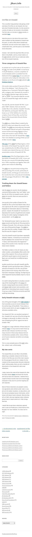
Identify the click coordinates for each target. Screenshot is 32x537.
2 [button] (26, 241)
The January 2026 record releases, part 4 (12, 448)
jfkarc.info (16, 3)
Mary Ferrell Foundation (8, 500)
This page (5, 144)
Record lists (5, 508)
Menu (16, 13)
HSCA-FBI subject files (7, 494)
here (9, 34)
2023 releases (5, 479)
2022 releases (5, 477)
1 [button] (14, 87)
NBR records (5, 504)
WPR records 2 (5, 512)
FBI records (5, 491)
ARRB (3, 487)
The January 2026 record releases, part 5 (12, 445)
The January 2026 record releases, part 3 (12, 450)
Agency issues (18, 416)
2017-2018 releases (7, 473)
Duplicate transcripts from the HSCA (11, 443)
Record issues (5, 506)
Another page (6, 156)
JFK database (5, 496)
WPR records (5, 510)
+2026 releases (5, 471)
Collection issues (6, 489)
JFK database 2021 (6, 498)
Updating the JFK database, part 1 (10, 441)
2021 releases (5, 475)
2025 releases (5, 481)
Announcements (6, 485)
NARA (3, 502)
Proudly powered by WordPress (9, 534)
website (25, 302)
